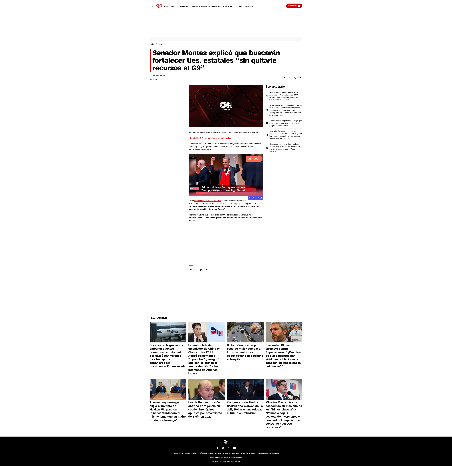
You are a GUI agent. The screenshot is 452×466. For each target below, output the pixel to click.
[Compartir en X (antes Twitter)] (295, 78)
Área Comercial (178, 453)
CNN (155, 79)
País (166, 6)
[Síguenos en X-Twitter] (223, 448)
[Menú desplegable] (152, 6)
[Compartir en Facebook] (290, 78)
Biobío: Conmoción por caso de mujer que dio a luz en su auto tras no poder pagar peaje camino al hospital (285, 123)
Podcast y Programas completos (206, 6)
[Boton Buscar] (282, 6)
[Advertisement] (167, 220)
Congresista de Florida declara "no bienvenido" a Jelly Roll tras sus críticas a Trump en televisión (245, 407)
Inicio (152, 44)
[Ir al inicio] (159, 6)
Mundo (174, 6)
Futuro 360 (227, 6)
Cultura (239, 6)
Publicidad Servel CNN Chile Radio (268, 453)
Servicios (249, 6)
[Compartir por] (300, 78)
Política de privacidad (206, 453)
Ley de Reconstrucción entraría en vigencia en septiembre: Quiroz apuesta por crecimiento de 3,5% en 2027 (205, 409)
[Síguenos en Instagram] (229, 448)
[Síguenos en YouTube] (234, 448)
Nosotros (194, 453)
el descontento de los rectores (207, 200)
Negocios (184, 6)
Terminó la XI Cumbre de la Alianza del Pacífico (210, 138)
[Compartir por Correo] (284, 78)
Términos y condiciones (222, 453)
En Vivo (187, 453)
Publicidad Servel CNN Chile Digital (243, 453)
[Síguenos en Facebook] (217, 448)
